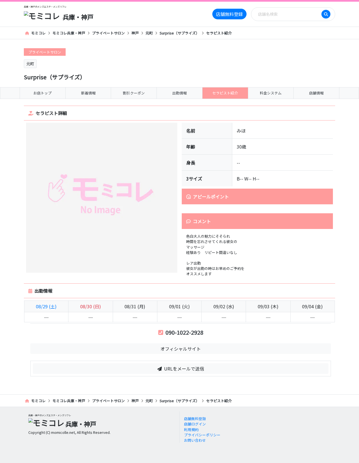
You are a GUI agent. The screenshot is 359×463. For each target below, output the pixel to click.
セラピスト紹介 (219, 33)
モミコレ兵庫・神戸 (68, 33)
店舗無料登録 (229, 14)
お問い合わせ (195, 440)
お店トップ (42, 93)
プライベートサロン (108, 33)
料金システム (271, 93)
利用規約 (191, 429)
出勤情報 (179, 93)
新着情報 (88, 93)
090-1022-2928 (184, 332)
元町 (149, 33)
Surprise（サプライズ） (179, 33)
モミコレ (38, 33)
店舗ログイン (195, 424)
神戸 (135, 33)
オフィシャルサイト (180, 348)
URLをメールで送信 (184, 368)
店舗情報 (316, 93)
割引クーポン (134, 93)
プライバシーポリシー (202, 434)
